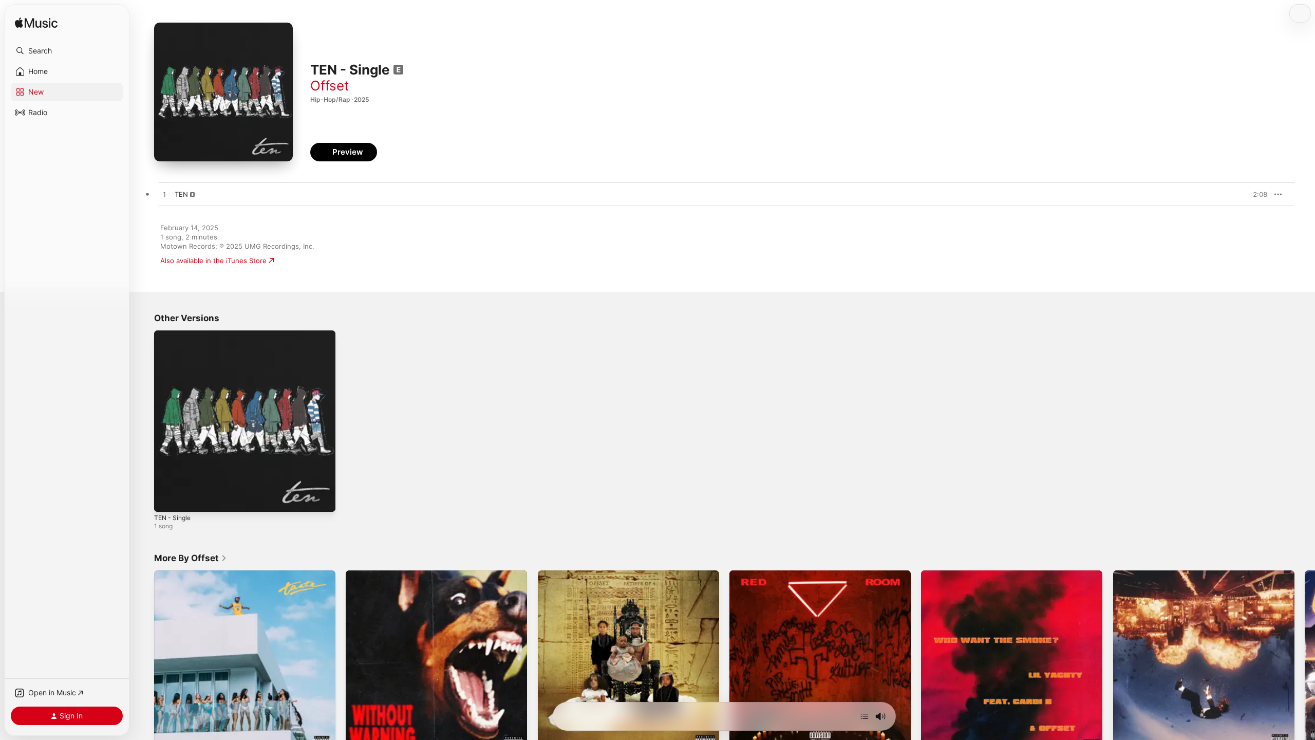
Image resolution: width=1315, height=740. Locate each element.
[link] (190, 558)
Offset (329, 86)
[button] (66, 51)
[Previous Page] (144, 661)
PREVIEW (1256, 194)
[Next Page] (1305, 661)
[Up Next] (864, 716)
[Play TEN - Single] (167, 499)
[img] (36, 23)
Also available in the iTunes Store (213, 260)
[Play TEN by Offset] (164, 194)
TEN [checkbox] (181, 194)
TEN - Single (174, 334)
